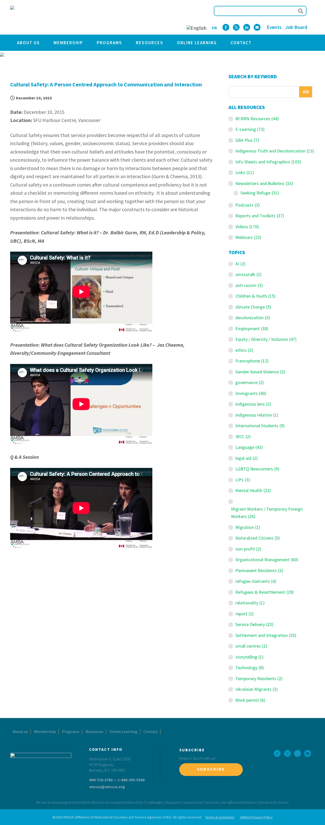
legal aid (246, 458)
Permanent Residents (259, 570)
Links (244, 172)
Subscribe (211, 769)
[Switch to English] (196, 28)
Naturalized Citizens (257, 538)
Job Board (296, 27)
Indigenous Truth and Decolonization (274, 151)
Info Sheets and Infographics (268, 162)
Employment (251, 328)
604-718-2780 (100, 779)
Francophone (252, 361)
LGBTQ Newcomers (257, 469)
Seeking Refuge (259, 193)
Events (274, 27)
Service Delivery (254, 624)
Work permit (250, 700)
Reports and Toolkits (259, 216)
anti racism (249, 285)
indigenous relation (256, 415)
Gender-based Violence (260, 372)
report (244, 614)
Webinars (248, 237)
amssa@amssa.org (107, 786)
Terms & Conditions (220, 817)
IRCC (243, 436)
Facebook (225, 27)
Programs (109, 42)
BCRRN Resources (257, 118)
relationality (250, 603)
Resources (149, 42)
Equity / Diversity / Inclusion (266, 339)
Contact (241, 42)
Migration (247, 527)
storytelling (249, 657)
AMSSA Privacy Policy (256, 817)
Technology (249, 667)
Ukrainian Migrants (256, 689)
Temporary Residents (259, 678)
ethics (244, 350)
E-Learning (250, 129)
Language (249, 447)
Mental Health (253, 490)
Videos (247, 227)
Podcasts (247, 205)
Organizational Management (266, 559)
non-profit (248, 549)
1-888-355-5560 (131, 779)
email (257, 27)
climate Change (253, 307)
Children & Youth (255, 296)
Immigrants (250, 393)
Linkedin (246, 27)
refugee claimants (255, 581)
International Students (260, 426)
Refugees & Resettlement (264, 592)
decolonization (252, 317)
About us (28, 42)
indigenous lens (253, 404)
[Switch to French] (214, 28)
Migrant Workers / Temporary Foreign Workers (267, 512)
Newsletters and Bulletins (264, 183)
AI (240, 264)
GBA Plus (247, 140)
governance (249, 382)
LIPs (242, 480)
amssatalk (248, 274)
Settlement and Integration (265, 635)
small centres (251, 646)
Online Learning (197, 42)
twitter (236, 27)
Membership (68, 42)
